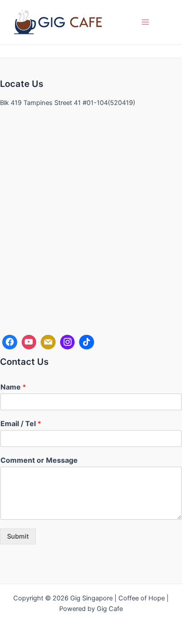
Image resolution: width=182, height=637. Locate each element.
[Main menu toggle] (145, 22)
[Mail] (48, 342)
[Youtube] (29, 342)
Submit (18, 536)
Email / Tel (20, 423)
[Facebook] (9, 342)
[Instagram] (67, 342)
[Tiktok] (86, 342)
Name (13, 386)
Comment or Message (39, 460)
